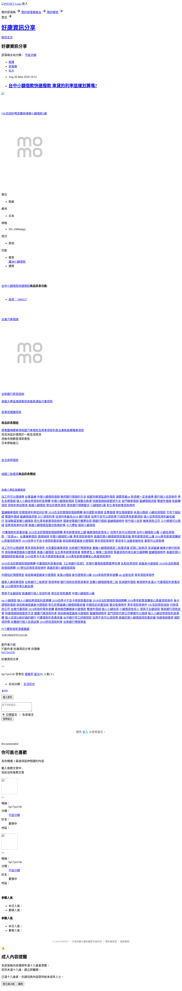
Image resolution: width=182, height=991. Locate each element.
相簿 (11, 62)
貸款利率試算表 (18, 505)
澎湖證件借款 (127, 582)
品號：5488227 (18, 299)
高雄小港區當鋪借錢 (13, 489)
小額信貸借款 (157, 512)
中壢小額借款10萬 (61, 536)
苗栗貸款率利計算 (16, 525)
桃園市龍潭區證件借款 (101, 496)
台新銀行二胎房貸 (36, 582)
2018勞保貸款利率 (51, 621)
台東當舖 (30, 496)
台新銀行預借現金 (80, 547)
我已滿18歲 (9, 984)
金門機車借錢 (130, 501)
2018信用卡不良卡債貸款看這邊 (42, 540)
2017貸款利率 (46, 516)
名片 (11, 70)
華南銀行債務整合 (78, 505)
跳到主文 (7, 37)
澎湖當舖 (153, 547)
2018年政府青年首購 (105, 574)
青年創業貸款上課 (74, 532)
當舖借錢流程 (147, 501)
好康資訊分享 (18, 27)
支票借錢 (109, 512)
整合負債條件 (118, 604)
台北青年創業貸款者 (67, 552)
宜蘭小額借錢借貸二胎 (104, 582)
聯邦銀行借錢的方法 (73, 496)
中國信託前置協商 (97, 604)
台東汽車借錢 (9, 319)
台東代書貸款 (19, 609)
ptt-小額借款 (9, 600)
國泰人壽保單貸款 (12, 582)
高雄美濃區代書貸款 (40, 401)
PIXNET (64, 941)
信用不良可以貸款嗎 (104, 516)
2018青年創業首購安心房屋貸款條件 (88, 556)
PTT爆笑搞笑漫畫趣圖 (15, 629)
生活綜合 (29, 684)
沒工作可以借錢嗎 (12, 496)
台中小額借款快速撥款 (15, 285)
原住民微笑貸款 (56, 505)
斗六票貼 (71, 525)
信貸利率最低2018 (66, 516)
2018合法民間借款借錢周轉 (65, 512)
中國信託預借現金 (12, 574)
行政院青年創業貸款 (130, 516)
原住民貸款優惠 (61, 593)
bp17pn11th (8, 652)
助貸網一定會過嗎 (142, 496)
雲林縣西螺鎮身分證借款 (70, 609)
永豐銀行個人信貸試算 (25, 621)
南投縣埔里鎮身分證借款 (78, 540)
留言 (37, 674)
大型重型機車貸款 (57, 547)
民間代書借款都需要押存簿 (103, 563)
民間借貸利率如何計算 (33, 512)
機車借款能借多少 (98, 532)
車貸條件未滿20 (146, 582)
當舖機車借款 (9, 512)
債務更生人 (88, 552)
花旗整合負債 (83, 501)
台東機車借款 (28, 536)
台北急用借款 (9, 460)
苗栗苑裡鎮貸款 (11, 412)
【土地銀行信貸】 (74, 563)
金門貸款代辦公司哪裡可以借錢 (127, 613)
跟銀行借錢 (99, 520)
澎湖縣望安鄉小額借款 (19, 520)
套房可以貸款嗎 (154, 540)
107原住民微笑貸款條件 (31, 567)
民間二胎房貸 (138, 547)
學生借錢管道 (124, 512)
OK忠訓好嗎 (9, 113)
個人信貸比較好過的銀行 (20, 617)
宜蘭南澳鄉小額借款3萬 (32, 113)
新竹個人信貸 (133, 520)
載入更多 (7, 697)
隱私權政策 (111, 941)
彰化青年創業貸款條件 (121, 505)
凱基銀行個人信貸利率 (36, 593)
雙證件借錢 (164, 501)
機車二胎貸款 (104, 552)
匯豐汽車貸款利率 (45, 613)
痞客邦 (29, 674)
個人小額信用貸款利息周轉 (33, 501)
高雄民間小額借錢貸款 (61, 567)
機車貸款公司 (151, 520)
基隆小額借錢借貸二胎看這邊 (110, 547)
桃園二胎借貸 (9, 474)
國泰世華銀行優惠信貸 (77, 520)
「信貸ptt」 (12, 536)
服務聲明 (124, 941)
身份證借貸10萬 (82, 574)
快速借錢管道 (164, 617)
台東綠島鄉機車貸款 (71, 430)
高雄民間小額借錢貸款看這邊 (113, 536)
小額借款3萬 (98, 505)
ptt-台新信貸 (126, 574)
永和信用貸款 (129, 563)
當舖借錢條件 (115, 520)
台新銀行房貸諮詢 (12, 394)
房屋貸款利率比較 (125, 552)
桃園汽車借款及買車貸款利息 (39, 430)
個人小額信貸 (110, 609)
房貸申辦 (54, 582)
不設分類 (30, 55)
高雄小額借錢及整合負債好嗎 (46, 525)
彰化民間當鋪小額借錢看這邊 (66, 604)
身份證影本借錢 (93, 512)
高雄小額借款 (37, 505)
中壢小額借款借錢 (48, 496)
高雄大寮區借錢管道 (14, 401)
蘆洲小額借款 (17, 261)
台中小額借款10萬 (147, 532)
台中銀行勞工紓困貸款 (77, 617)
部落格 (13, 66)
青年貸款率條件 (83, 536)
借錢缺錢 (43, 536)
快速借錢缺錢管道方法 (106, 501)
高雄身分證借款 (149, 563)
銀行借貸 (84, 516)
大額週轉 (142, 552)
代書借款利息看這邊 (15, 532)
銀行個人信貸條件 (165, 496)
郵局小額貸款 (86, 525)
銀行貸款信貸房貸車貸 (74, 582)
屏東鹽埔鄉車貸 (11, 430)
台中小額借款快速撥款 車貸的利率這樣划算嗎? (53, 85)
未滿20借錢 (141, 512)
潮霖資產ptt (123, 496)
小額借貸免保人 (129, 609)
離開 (20, 984)
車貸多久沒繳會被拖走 (129, 540)
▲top (4, 690)
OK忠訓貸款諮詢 (158, 604)
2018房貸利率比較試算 (19, 586)
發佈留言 (7, 719)
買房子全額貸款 (11, 593)
